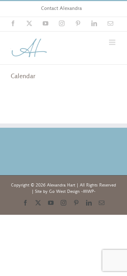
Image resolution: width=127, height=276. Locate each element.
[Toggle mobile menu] (112, 42)
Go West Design (64, 191)
